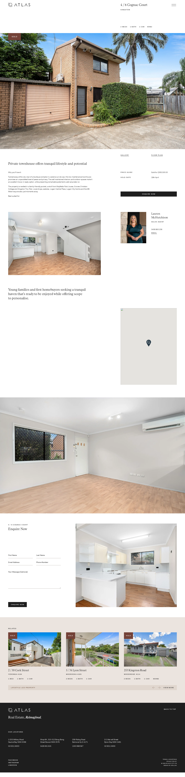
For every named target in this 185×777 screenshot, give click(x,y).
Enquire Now (148, 194)
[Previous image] (31, 91)
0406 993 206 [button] (156, 229)
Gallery (125, 155)
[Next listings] (159, 687)
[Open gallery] (92, 91)
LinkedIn (12, 765)
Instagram (13, 763)
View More (168, 688)
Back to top (170, 709)
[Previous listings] (153, 687)
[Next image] (154, 91)
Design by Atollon (170, 765)
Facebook (13, 760)
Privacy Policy (171, 761)
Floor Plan (157, 155)
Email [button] (154, 233)
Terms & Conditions (170, 759)
